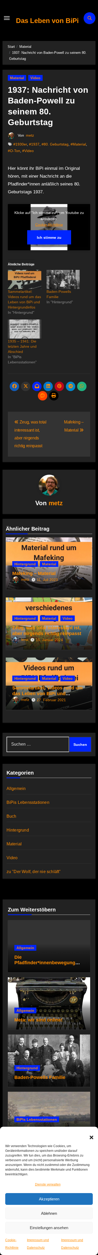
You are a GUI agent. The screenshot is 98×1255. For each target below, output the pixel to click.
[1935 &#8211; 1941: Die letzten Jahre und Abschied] (24, 329)
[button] (89, 1134)
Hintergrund (25, 564)
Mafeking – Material (34, 573)
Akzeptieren (49, 1199)
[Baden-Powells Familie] (63, 279)
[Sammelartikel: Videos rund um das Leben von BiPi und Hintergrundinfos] (24, 279)
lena (24, 639)
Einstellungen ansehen (49, 1227)
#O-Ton (14, 151)
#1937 (34, 144)
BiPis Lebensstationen (28, 802)
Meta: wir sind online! (38, 1019)
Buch (11, 816)
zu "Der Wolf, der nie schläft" (34, 871)
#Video (28, 151)
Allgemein (16, 788)
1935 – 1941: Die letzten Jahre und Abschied (22, 346)
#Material (78, 144)
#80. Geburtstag (55, 144)
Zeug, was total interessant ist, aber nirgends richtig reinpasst (46, 630)
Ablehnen (49, 1213)
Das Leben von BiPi (47, 21)
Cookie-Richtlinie (49, 225)
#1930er (20, 144)
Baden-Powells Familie (39, 1077)
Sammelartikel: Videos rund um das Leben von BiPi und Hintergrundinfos (47, 693)
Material (17, 78)
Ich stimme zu (49, 237)
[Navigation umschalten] (7, 18)
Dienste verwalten (48, 1184)
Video (35, 78)
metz (30, 135)
